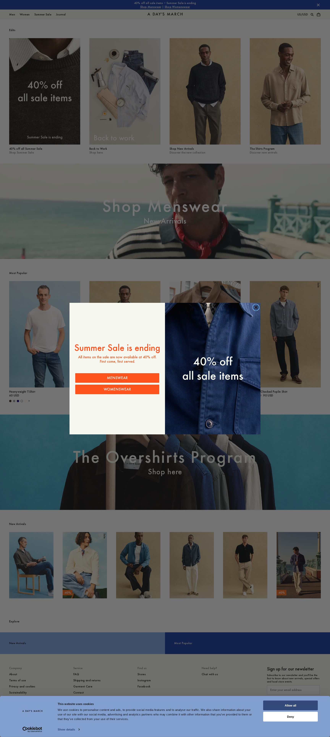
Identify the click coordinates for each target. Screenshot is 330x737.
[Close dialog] (256, 307)
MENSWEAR (117, 378)
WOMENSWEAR (117, 389)
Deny (290, 716)
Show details (66, 729)
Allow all (290, 705)
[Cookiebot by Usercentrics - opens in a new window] (32, 729)
